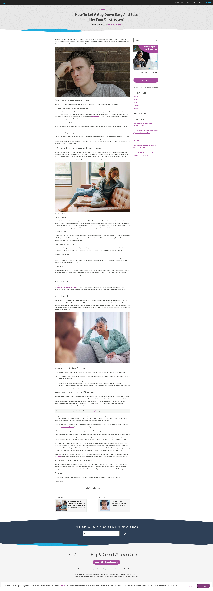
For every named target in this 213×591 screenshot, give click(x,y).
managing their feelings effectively (66, 287)
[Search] (157, 40)
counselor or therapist (67, 427)
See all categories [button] (139, 113)
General (135, 99)
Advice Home (102, 9)
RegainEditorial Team (115, 24)
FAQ (182, 2)
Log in (199, 2)
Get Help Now (94, 411)
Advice (177, 2)
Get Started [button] (146, 80)
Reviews (187, 2)
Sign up (125, 534)
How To (112, 9)
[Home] (4, 3)
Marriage (136, 105)
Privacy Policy (62, 585)
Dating (135, 102)
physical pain (95, 116)
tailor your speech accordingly (107, 258)
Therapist (136, 108)
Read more (59, 481)
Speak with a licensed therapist (106, 562)
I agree (203, 586)
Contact (193, 2)
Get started (207, 2)
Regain (59, 456)
